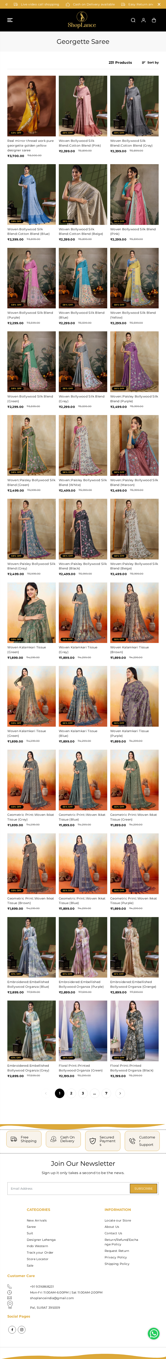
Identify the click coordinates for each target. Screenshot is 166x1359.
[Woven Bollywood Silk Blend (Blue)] (83, 278)
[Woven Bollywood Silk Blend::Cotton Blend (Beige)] (83, 194)
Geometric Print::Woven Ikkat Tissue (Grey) (30, 817)
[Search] (133, 20)
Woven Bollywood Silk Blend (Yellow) (133, 315)
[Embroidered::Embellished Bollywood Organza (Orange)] (134, 947)
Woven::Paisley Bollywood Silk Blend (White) (83, 482)
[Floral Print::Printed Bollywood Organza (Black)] (134, 1031)
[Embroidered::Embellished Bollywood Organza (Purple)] (83, 947)
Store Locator (37, 1259)
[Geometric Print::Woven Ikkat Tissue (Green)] (134, 780)
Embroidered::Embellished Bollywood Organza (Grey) (28, 1068)
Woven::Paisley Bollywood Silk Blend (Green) (31, 482)
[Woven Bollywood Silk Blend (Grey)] (83, 361)
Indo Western (37, 1246)
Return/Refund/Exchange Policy (121, 1242)
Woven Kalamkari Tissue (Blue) (78, 733)
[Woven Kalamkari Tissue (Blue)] (83, 696)
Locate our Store (118, 1220)
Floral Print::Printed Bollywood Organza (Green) (81, 1068)
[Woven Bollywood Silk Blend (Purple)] (31, 278)
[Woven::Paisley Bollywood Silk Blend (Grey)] (31, 529)
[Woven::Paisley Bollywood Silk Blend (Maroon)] (134, 445)
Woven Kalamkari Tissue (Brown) (129, 650)
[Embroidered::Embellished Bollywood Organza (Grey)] (31, 1031)
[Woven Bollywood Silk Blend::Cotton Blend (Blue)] (31, 194)
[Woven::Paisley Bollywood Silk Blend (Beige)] (134, 529)
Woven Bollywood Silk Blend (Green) (30, 399)
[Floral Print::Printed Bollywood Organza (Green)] (83, 1031)
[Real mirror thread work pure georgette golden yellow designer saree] (31, 106)
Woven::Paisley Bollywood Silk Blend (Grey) (31, 566)
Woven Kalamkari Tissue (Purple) (129, 733)
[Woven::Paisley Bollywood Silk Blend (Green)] (31, 445)
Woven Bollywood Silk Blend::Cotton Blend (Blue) (28, 231)
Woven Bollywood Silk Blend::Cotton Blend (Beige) (81, 231)
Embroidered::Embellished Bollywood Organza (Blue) (28, 984)
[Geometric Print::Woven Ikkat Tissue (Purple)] (134, 863)
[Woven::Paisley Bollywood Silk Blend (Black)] (83, 529)
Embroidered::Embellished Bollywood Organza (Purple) (81, 984)
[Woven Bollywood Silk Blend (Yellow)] (134, 278)
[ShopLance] (82, 20)
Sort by (153, 62)
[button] (10, 20)
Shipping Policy (117, 1264)
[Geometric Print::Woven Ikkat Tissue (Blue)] (83, 780)
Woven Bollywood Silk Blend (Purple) (30, 315)
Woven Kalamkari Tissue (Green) (26, 650)
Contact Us (113, 1233)
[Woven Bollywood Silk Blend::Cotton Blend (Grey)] (134, 106)
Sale (30, 1265)
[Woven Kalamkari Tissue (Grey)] (83, 612)
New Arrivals (37, 1220)
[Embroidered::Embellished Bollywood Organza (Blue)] (31, 947)
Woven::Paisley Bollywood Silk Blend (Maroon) (134, 482)
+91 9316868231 (42, 1286)
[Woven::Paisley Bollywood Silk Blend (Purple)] (134, 361)
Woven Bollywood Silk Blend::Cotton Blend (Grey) (131, 143)
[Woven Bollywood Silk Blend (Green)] (31, 361)
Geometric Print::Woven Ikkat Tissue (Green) (133, 817)
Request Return (117, 1251)
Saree (31, 1226)
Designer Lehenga (41, 1239)
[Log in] (143, 20)
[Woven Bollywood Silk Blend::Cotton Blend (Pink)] (83, 106)
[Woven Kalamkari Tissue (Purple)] (134, 696)
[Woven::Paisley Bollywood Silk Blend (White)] (83, 445)
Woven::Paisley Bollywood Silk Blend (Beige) (134, 566)
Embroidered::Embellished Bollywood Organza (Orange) (133, 984)
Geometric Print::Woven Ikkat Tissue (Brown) (30, 901)
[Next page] (120, 1093)
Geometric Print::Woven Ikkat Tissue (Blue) (82, 817)
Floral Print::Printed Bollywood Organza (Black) (132, 1068)
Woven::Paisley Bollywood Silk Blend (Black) (83, 566)
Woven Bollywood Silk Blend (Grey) (81, 399)
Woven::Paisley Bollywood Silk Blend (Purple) (134, 399)
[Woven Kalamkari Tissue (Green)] (31, 612)
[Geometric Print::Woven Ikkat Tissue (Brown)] (31, 863)
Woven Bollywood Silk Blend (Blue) (81, 315)
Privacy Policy (116, 1257)
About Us (112, 1226)
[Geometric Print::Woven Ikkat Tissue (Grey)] (31, 780)
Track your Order (40, 1252)
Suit (30, 1233)
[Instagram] (21, 1329)
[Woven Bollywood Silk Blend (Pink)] (134, 194)
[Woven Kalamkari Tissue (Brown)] (134, 612)
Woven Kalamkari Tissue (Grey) (78, 650)
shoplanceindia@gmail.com (52, 1298)
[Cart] (154, 20)
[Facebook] (12, 1329)
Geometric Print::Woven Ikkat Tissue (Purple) (133, 901)
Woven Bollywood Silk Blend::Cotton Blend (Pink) (80, 143)
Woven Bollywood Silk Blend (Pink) (133, 231)
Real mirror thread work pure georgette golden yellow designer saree (30, 145)
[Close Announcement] (159, 4)
